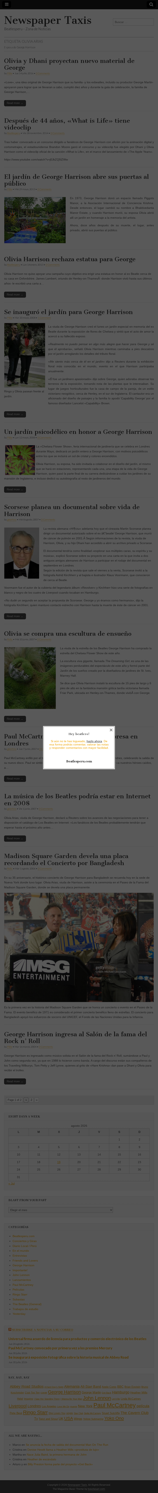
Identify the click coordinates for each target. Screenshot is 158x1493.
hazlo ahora (94, 741)
